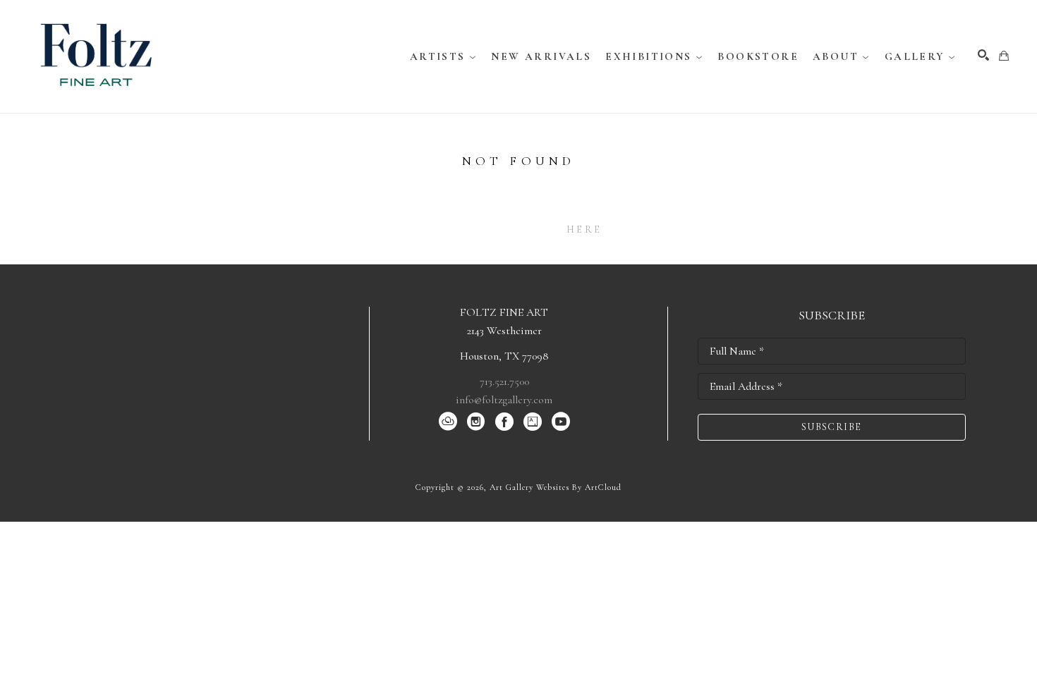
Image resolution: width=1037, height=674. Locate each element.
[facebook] (504, 421)
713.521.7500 (504, 381)
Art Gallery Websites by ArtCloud (555, 487)
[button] (444, 56)
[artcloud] (448, 421)
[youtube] (561, 421)
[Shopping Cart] (1004, 55)
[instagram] (476, 421)
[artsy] (532, 421)
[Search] (983, 55)
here (584, 229)
